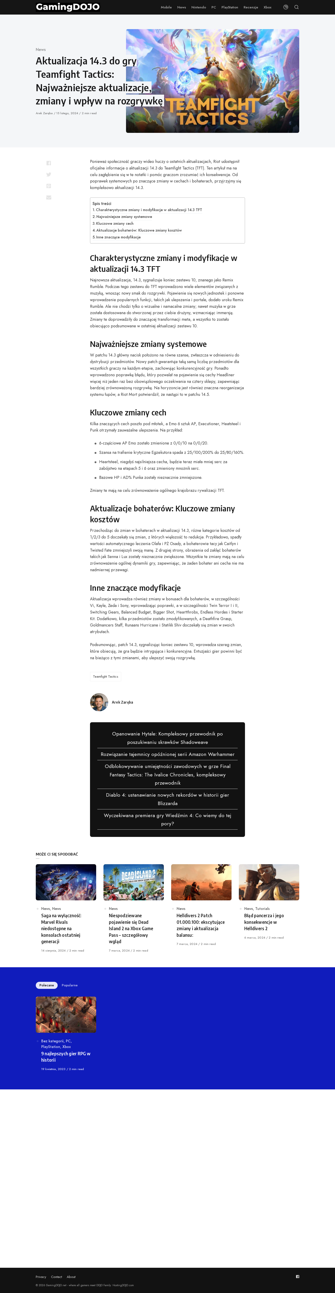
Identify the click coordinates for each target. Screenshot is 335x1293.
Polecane (46, 985)
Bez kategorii (52, 1041)
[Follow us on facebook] (297, 1276)
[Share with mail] (49, 197)
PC (68, 1041)
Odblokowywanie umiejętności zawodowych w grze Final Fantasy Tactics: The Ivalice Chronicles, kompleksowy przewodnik (167, 774)
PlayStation (50, 1046)
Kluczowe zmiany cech (115, 223)
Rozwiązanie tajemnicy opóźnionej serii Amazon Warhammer (167, 754)
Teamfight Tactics (105, 676)
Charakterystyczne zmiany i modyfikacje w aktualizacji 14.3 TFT (149, 209)
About (71, 1276)
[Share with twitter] (49, 174)
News (41, 50)
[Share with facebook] (49, 163)
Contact (56, 1276)
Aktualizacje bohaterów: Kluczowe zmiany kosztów (139, 230)
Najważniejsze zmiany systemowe (124, 216)
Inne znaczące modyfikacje (118, 237)
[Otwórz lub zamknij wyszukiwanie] (296, 7)
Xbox (66, 1046)
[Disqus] (167, 1161)
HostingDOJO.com (123, 1285)
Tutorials (262, 908)
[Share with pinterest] (49, 186)
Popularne (70, 985)
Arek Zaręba (45, 113)
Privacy (41, 1276)
